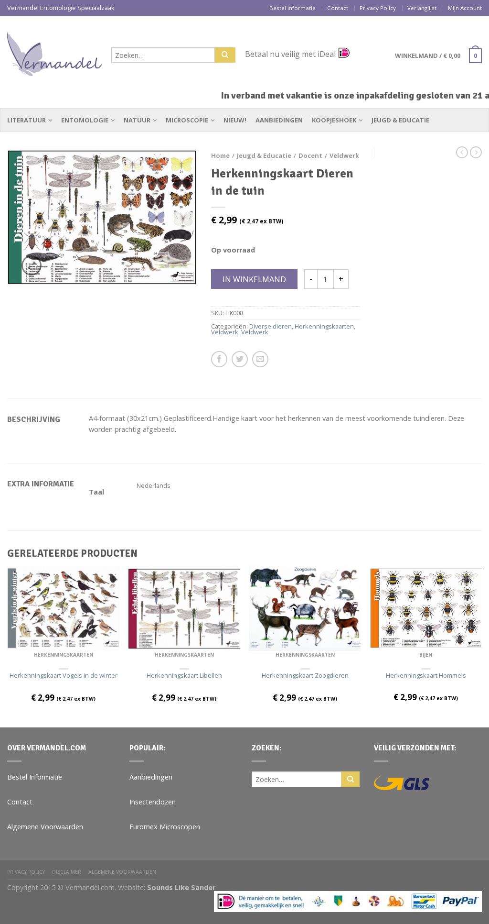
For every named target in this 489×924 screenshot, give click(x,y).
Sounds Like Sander (181, 887)
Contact (337, 7)
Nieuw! (234, 120)
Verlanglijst (421, 7)
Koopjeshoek (334, 120)
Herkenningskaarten (324, 326)
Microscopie (187, 120)
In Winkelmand (254, 279)
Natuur (137, 120)
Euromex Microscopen (164, 826)
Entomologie (84, 120)
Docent (310, 155)
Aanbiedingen (279, 120)
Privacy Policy (378, 7)
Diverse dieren (270, 326)
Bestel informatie (292, 7)
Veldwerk (344, 155)
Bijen (425, 654)
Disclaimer (66, 872)
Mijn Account (465, 7)
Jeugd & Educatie (400, 120)
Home (220, 155)
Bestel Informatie (34, 776)
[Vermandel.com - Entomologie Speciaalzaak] (54, 51)
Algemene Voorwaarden (45, 826)
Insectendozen (152, 801)
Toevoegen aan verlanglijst (172, 170)
